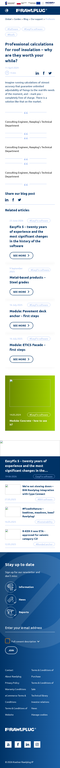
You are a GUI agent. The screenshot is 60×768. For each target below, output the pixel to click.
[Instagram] (37, 744)
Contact (9, 670)
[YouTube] (8, 744)
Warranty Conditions (15, 689)
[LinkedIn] (27, 744)
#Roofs (11, 34)
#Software (13, 29)
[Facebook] (18, 744)
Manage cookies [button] (39, 714)
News (34, 708)
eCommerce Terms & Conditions (15, 698)
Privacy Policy (12, 682)
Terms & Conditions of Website (16, 711)
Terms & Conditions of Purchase (42, 673)
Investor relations (40, 701)
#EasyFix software (33, 29)
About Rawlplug (13, 676)
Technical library (39, 695)
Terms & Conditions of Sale (42, 686)
